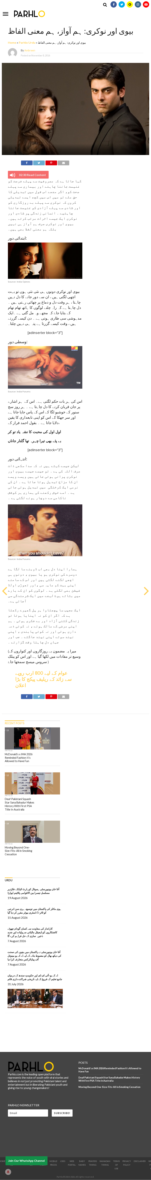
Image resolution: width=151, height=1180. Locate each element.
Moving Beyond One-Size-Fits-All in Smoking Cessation (109, 1086)
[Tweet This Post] (39, 162)
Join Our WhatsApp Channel (26, 1160)
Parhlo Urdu (27, 42)
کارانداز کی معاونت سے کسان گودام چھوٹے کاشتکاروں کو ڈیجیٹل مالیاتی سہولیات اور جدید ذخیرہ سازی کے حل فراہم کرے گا (32, 932)
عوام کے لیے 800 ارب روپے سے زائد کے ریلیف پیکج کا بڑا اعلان (43, 679)
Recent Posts (14, 723)
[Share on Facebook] (27, 162)
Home (12, 42)
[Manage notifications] (8, 1172)
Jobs (62, 1161)
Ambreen (29, 50)
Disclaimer (140, 1161)
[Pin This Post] (51, 162)
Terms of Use (116, 1165)
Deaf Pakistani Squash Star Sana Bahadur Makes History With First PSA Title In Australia (109, 1079)
